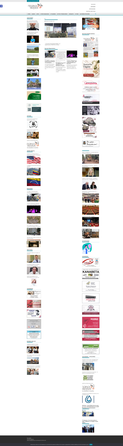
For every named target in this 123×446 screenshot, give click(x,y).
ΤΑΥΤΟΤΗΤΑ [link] (93, 4)
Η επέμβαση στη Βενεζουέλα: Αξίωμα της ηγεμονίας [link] (34, 166)
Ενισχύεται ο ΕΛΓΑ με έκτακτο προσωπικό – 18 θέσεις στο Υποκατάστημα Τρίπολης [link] (90, 373)
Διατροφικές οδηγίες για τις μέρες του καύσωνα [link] (33, 253)
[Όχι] (121, 444)
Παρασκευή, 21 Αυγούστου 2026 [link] (72, 58)
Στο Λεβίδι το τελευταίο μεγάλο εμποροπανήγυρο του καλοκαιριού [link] (33, 192)
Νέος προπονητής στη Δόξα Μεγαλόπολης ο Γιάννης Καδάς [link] (32, 21)
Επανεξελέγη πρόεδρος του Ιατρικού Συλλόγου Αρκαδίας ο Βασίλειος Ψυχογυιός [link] (33, 265)
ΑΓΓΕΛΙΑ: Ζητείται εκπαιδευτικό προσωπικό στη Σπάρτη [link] (32, 119)
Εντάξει (91, 444)
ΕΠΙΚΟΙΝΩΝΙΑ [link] (93, 6)
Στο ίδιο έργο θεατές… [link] (31, 177)
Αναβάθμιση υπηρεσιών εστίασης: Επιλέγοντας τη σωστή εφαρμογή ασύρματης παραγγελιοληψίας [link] (32, 345)
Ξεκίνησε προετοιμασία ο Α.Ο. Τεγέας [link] (34, 44)
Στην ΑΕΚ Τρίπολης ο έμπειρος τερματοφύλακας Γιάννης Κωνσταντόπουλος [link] (32, 33)
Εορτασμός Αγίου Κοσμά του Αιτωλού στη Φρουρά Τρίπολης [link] (34, 238)
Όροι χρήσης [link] (29, 438)
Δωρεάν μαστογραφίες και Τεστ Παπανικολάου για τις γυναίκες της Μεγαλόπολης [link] (33, 277)
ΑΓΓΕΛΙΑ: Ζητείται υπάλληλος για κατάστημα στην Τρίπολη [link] (32, 130)
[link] (1, 6)
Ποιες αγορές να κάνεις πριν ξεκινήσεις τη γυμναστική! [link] (33, 356)
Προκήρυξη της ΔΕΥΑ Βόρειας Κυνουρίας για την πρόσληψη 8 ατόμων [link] (90, 394)
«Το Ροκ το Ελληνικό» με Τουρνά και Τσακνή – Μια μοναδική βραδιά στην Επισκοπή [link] (33, 204)
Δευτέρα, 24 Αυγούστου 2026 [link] (49, 58)
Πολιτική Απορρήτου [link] (30, 439)
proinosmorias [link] (47, 59)
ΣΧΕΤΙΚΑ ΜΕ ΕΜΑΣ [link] (92, 8)
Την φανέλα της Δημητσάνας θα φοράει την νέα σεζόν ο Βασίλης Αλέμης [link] (33, 56)
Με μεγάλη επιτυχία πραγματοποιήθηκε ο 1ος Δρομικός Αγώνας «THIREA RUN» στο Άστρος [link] (52, 44)
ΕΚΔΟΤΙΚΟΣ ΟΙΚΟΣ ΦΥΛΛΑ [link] (90, 11)
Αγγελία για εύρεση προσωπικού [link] (32, 140)
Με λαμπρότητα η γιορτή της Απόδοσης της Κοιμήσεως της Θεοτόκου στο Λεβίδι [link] (61, 55)
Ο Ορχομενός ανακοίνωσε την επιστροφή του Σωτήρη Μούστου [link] (33, 68)
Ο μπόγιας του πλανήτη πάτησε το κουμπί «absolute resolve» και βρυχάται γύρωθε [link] (33, 154)
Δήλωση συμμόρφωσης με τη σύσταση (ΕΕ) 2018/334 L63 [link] (36, 440)
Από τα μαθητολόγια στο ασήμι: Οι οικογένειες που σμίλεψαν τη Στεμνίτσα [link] (33, 226)
